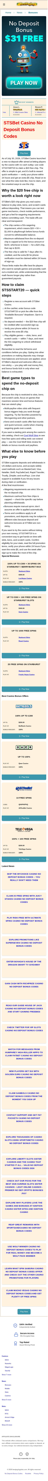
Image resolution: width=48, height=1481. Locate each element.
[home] (27, 6)
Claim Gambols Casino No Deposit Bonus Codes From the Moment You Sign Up (24, 1096)
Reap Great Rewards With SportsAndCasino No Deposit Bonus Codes (24, 1228)
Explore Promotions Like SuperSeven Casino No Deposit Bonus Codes (24, 943)
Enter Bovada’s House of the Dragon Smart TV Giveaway (24, 963)
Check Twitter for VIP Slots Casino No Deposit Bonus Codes (24, 1029)
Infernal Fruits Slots (39, 112)
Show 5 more (6, 1400)
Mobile (7, 1388)
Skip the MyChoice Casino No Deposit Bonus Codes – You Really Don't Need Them (24, 877)
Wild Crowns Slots (17, 112)
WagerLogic (9, 1367)
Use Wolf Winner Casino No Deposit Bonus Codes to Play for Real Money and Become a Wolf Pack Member (24, 1251)
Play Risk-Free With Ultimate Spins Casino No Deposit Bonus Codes (24, 921)
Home (8, 12)
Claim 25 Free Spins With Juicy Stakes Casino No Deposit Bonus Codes (24, 899)
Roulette (28, 1473)
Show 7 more (6, 1375)
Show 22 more (7, 1425)
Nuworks (8, 1363)
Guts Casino (23, 612)
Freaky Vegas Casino (27, 674)
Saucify (7, 1371)
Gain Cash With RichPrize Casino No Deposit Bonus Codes (24, 985)
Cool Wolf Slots (31, 435)
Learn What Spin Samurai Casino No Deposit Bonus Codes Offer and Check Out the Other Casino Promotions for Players (24, 1273)
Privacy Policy (38, 1473)
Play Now (24, 153)
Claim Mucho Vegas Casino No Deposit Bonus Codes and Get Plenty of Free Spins (24, 1293)
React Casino (24, 641)
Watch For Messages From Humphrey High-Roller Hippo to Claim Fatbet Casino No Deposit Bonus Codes (24, 1054)
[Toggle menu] (4, 4)
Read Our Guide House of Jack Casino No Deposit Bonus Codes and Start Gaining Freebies (24, 1008)
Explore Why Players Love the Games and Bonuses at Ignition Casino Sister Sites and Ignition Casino (24, 1207)
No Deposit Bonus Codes (13, 1473)
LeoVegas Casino (25, 578)
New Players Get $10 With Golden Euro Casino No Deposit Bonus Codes (24, 1074)
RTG (6, 1414)
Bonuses (8, 1385)
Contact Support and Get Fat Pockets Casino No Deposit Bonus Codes (24, 1118)
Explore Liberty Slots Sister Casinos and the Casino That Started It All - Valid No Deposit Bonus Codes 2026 (24, 1163)
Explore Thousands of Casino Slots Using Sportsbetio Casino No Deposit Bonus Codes (24, 1140)
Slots (6, 1392)
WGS (7, 1360)
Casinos (5, 1356)
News (19, 12)
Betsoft (7, 1421)
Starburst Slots (24, 571)
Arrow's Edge (9, 1417)
